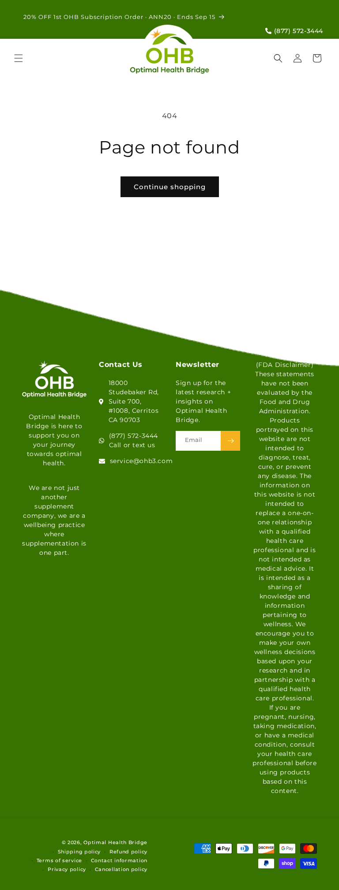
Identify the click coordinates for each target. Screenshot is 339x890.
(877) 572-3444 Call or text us (133, 440)
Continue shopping (170, 187)
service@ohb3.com (141, 461)
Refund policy (128, 852)
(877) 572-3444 (297, 31)
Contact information (119, 860)
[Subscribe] (230, 441)
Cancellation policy (121, 869)
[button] (18, 58)
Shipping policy (79, 852)
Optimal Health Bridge (115, 842)
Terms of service (59, 860)
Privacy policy (67, 869)
